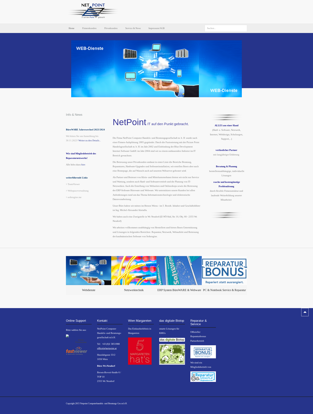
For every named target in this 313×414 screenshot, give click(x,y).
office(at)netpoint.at (107, 348)
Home (72, 28)
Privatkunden (111, 28)
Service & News (133, 28)
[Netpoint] (93, 11)
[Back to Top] (304, 312)
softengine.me (75, 197)
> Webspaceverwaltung (77, 190)
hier (83, 164)
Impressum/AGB (157, 28)
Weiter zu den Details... (89, 140)
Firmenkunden (89, 28)
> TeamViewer (73, 184)
